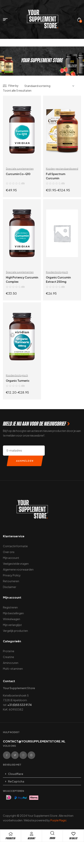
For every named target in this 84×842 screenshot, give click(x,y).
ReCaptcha (16, 781)
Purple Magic (58, 820)
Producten (10, 838)
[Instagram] (23, 755)
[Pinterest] (31, 755)
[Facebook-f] (7, 755)
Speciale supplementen (20, 168)
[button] (42, 774)
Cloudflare (15, 773)
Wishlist (73, 838)
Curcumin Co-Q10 (18, 174)
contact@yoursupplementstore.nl (34, 741)
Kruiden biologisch (57, 272)
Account (31, 838)
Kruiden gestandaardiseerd (62, 168)
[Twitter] (15, 755)
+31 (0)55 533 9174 (19, 704)
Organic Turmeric (17, 380)
